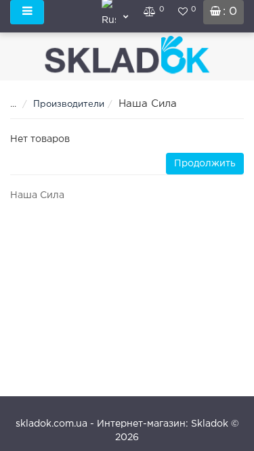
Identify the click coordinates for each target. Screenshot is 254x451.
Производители (68, 104)
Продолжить (205, 164)
